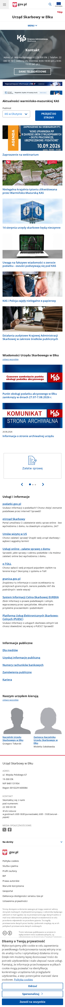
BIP (4, 875)
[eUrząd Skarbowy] (32, 92)
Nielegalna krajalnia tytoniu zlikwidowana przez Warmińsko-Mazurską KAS (30, 191)
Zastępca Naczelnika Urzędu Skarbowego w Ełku (46, 740)
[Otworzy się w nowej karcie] (5, 830)
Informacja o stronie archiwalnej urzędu (28, 436)
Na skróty (8, 841)
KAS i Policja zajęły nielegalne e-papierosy (29, 301)
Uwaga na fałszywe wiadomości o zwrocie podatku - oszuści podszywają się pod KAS (29, 264)
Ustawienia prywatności (15, 901)
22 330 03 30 (9, 806)
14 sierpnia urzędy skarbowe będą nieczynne (32, 227)
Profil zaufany (10, 871)
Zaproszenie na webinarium (21, 154)
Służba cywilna (10, 865)
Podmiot (15, 108)
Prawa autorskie (11, 880)
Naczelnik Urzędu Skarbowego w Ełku (13, 739)
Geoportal (8, 890)
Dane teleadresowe (32, 71)
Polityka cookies (11, 860)
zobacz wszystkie (10, 359)
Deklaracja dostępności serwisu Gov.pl (23, 896)
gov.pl (13, 852)
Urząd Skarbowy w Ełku (32, 17)
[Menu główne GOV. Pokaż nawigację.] (4, 4)
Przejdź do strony (48, 115)
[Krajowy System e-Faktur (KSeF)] (32, 84)
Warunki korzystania (13, 885)
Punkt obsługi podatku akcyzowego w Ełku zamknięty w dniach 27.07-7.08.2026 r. (30, 395)
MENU (31, 25)
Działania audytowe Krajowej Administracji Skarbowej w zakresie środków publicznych (30, 337)
